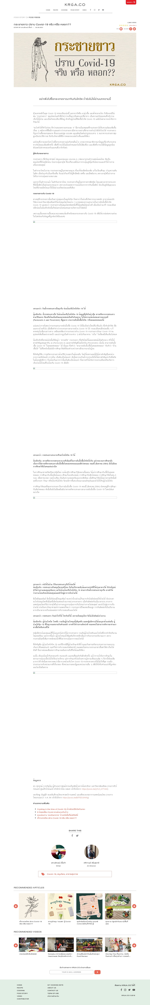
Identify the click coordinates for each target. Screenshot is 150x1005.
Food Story (20, 17)
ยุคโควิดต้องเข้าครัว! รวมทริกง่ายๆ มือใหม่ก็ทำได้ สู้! (87, 922)
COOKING (64, 10)
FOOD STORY (75, 10)
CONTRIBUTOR (23, 999)
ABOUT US (52, 988)
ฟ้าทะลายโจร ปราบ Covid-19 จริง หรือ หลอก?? (57, 818)
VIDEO (84, 10)
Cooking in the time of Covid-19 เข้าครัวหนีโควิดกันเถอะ (61, 809)
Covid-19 (51, 874)
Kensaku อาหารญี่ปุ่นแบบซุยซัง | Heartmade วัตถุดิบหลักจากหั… (60, 955)
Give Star (133, 25)
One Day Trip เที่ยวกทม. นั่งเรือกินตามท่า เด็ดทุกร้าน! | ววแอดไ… (118, 955)
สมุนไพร (61, 874)
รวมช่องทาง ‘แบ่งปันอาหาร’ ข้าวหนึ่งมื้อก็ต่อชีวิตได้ (57, 815)
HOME (48, 10)
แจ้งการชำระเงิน (53, 996)
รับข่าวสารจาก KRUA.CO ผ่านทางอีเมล (75, 967)
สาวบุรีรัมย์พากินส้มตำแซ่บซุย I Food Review (88, 955)
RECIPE (55, 10)
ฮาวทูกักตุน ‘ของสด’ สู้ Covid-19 (59, 922)
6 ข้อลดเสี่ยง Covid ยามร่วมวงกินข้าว (52, 812)
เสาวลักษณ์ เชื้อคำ (26, 27)
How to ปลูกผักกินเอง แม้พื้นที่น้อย (117, 922)
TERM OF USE (53, 993)
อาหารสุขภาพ (72, 874)
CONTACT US (53, 990)
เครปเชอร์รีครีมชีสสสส (28, 954)
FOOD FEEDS (34, 17)
